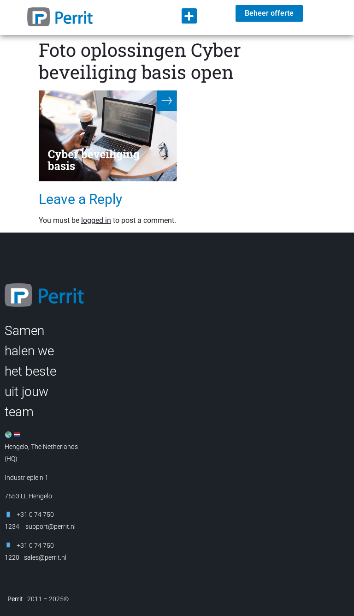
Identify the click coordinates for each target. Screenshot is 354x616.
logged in (96, 220)
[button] (189, 16)
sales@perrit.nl (45, 557)
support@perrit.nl (50, 526)
